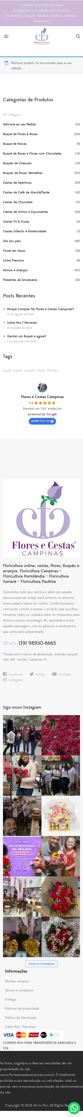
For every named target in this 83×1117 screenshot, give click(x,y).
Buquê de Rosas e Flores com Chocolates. (32, 154)
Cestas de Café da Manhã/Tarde (26, 192)
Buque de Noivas (15, 144)
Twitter (40, 674)
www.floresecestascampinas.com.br (27, 1075)
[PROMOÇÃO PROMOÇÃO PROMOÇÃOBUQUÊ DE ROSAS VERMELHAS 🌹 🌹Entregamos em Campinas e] (61, 735)
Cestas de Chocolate (17, 202)
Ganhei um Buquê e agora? (26, 336)
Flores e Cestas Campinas (42, 397)
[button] (74, 1108)
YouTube (65, 674)
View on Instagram (41, 963)
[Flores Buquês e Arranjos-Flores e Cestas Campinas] (42, 36)
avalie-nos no (40, 421)
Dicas (41, 370)
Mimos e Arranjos (15, 270)
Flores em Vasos (14, 251)
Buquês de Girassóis (17, 163)
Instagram (16, 680)
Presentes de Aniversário (20, 280)
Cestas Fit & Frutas (16, 222)
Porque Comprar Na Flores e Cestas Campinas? (40, 309)
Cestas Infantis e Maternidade (24, 231)
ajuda (7, 370)
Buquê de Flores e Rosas (20, 134)
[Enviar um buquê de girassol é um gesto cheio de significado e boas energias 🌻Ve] (22, 937)
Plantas (52, 370)
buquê (17, 370)
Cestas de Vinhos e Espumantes (25, 212)
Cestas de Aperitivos (17, 183)
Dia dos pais (12, 241)
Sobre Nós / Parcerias (22, 323)
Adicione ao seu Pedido (19, 124)
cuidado (29, 370)
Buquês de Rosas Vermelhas (23, 173)
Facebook (16, 674)
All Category (11, 115)
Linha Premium (13, 260)
